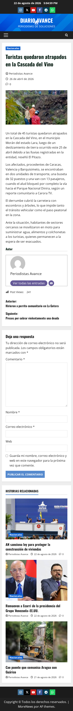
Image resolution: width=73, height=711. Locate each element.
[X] (27, 10)
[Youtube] (33, 10)
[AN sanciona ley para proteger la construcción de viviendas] (36, 518)
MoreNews (25, 706)
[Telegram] (46, 10)
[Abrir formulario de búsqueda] (66, 35)
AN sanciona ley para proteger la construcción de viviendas (28, 546)
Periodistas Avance (21, 73)
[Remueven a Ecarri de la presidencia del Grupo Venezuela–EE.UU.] (36, 580)
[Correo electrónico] (51, 283)
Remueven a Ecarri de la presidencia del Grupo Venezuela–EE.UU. (33, 608)
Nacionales (13, 48)
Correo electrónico (20, 427)
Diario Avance (36, 20)
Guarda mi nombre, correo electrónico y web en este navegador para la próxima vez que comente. (38, 460)
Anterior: (32, 303)
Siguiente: (32, 316)
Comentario (15, 359)
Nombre (13, 412)
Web (9, 441)
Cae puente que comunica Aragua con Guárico (31, 669)
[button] (6, 35)
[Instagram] (20, 10)
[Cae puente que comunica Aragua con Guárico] (36, 641)
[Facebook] (39, 10)
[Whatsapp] (52, 10)
